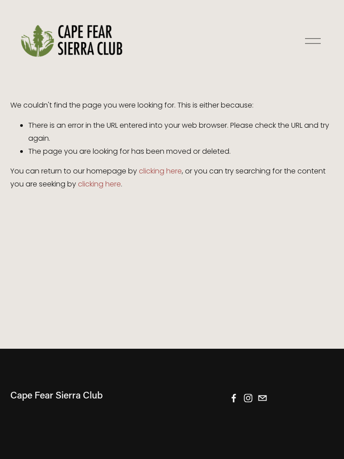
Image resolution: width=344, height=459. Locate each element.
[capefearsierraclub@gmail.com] (262, 398)
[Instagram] (248, 398)
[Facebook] (233, 398)
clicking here (160, 171)
